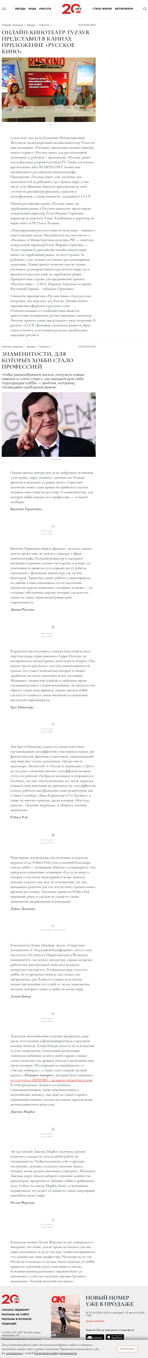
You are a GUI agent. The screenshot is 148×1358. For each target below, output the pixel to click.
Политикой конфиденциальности (55, 1353)
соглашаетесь (14, 1353)
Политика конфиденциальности (21, 1339)
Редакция (9, 1323)
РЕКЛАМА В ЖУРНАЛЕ (17, 1319)
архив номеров (95, 1321)
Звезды (20, 9)
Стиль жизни (102, 9)
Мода (32, 9)
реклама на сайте (15, 1314)
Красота (45, 9)
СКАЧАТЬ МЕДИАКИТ (15, 1309)
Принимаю (127, 1348)
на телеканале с (51, 1080)
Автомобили (124, 9)
